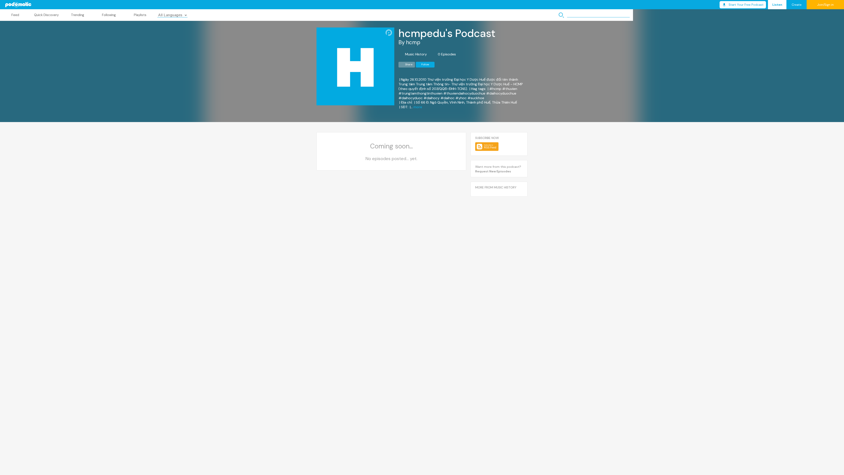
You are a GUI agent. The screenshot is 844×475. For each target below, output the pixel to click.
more (417, 107)
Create (797, 5)
